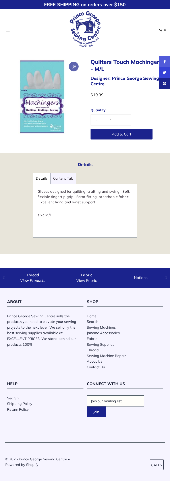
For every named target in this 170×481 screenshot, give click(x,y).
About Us (94, 361)
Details (42, 178)
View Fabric (86, 280)
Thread (93, 350)
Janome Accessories (103, 333)
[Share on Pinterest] (164, 83)
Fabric (92, 338)
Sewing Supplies (100, 344)
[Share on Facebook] (164, 61)
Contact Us (96, 367)
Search (92, 321)
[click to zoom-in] (74, 66)
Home (92, 316)
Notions (140, 277)
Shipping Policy (19, 403)
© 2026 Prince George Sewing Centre (36, 459)
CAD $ (156, 465)
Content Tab (63, 178)
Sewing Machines (101, 327)
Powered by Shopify (22, 464)
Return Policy (18, 409)
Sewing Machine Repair (106, 355)
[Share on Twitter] (164, 72)
